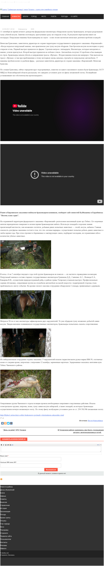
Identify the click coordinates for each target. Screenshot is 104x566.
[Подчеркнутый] (6, 445)
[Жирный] (1, 445)
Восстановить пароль (22, 2)
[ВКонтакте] (2, 423)
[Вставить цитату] (12, 445)
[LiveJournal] (14, 423)
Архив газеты (5, 518)
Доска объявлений (7, 490)
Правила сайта (6, 536)
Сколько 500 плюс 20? (8, 462)
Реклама (3, 545)
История (3, 508)
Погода (64, 16)
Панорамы (4, 530)
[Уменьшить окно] (100, 445)
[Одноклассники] (5, 423)
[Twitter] (8, 423)
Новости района (6, 487)
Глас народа (5, 524)
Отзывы (3, 521)
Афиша (3, 496)
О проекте (4, 533)
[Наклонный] (4, 445)
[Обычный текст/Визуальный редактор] (98, 445)
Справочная (5, 505)
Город (34, 16)
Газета (53, 16)
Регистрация (10, 2)
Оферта (3, 548)
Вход (2, 2)
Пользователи (5, 539)
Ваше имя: (4, 456)
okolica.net (5, 553)
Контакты (3, 542)
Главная (5, 16)
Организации (5, 511)
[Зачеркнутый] (8, 445)
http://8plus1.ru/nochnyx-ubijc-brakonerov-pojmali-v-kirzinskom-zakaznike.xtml (32, 415)
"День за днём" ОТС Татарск (14, 430)
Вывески (3, 502)
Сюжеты (3, 499)
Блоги (25, 16)
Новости (16, 16)
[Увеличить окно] (100, 444)
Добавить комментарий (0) (13, 439)
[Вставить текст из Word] (10, 445)
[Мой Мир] (11, 423)
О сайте (74, 16)
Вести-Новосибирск (95, 421)
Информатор (22, 29)
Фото (43, 16)
